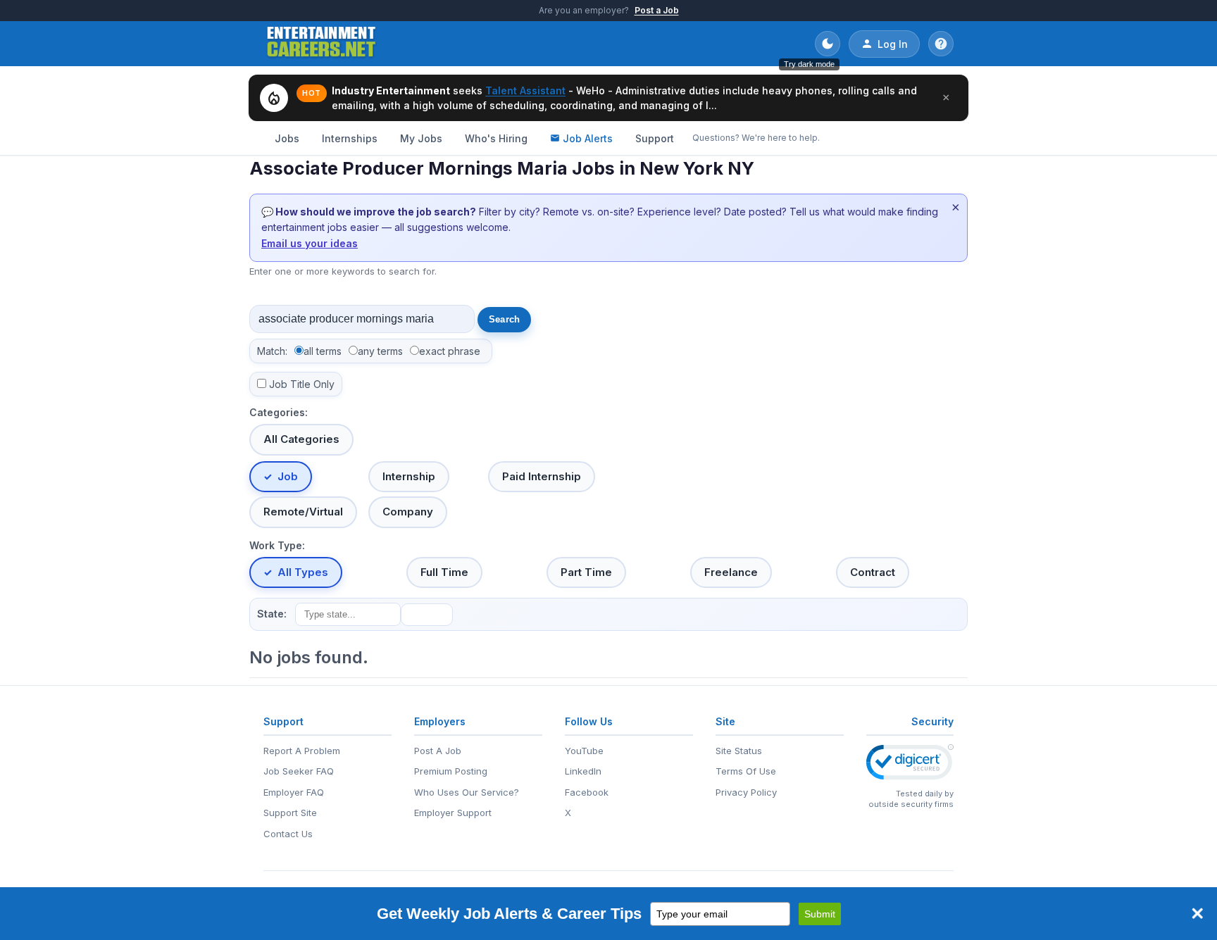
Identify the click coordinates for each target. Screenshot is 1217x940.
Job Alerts (588, 138)
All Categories (301, 439)
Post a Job (657, 10)
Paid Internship (541, 476)
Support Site (290, 812)
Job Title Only (302, 384)
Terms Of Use (746, 771)
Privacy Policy (746, 792)
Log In (893, 44)
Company (407, 511)
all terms (323, 351)
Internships (349, 138)
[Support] (941, 43)
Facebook (586, 792)
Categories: (278, 412)
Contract (872, 572)
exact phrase (449, 351)
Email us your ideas (309, 243)
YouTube (584, 750)
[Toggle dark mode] (827, 43)
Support (654, 138)
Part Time (586, 572)
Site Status (739, 750)
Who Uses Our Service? (466, 792)
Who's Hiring (496, 138)
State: (272, 614)
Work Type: (277, 545)
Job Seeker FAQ (298, 771)
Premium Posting (450, 771)
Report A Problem (301, 750)
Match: (272, 351)
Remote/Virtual (303, 511)
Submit (819, 914)
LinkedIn (583, 771)
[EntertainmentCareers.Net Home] (321, 43)
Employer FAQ (293, 792)
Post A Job (437, 750)
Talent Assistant (525, 90)
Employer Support (453, 812)
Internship (408, 476)
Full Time (444, 572)
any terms (380, 351)
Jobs (287, 138)
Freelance (731, 572)
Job (287, 476)
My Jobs (421, 138)
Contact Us (288, 833)
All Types (302, 572)
